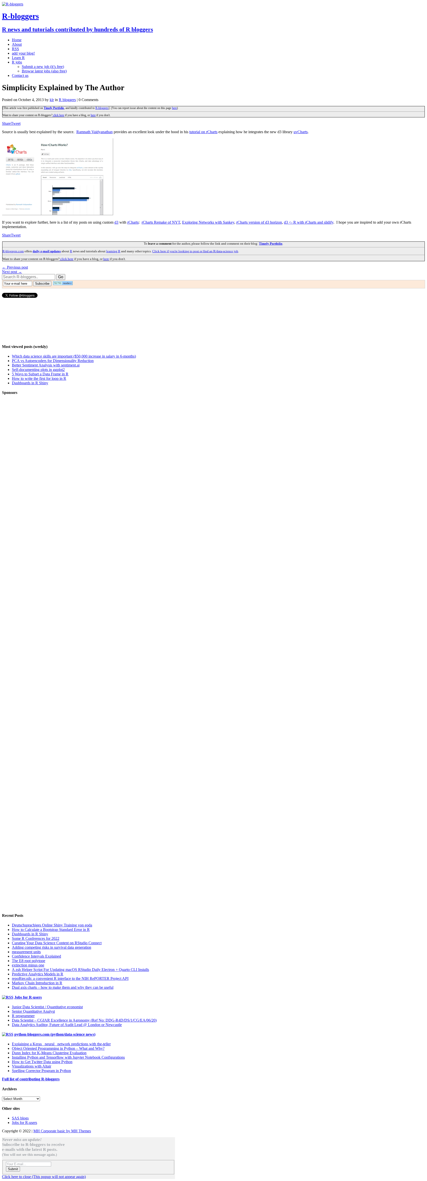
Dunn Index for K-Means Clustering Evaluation (49, 1053)
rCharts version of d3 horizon (259, 222)
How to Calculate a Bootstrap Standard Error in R (51, 929)
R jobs (17, 62)
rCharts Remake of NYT (161, 222)
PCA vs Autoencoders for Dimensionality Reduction (53, 361)
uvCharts (301, 132)
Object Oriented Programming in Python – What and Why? (58, 1048)
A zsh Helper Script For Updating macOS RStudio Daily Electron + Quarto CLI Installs (80, 969)
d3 (116, 222)
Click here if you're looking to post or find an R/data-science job (195, 251)
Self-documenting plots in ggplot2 (38, 369)
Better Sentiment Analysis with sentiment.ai (46, 365)
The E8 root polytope (28, 961)
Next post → (12, 272)
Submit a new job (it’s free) (43, 66)
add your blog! (23, 53)
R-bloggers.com (13, 251)
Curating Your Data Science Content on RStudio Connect (57, 943)
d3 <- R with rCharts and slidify (308, 222)
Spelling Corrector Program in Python (41, 1071)
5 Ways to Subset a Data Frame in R (40, 374)
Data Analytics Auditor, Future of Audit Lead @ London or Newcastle (67, 1025)
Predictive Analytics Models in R (37, 974)
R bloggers (67, 100)
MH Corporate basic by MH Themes (62, 1131)
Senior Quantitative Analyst (33, 1011)
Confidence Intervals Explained (36, 956)
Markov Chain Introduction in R (37, 983)
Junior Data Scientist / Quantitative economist (47, 1007)
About (17, 44)
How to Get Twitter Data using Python (42, 1062)
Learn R (18, 58)
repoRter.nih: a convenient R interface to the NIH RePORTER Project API (70, 978)
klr (52, 100)
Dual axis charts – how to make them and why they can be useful (62, 987)
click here (58, 115)
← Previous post (15, 267)
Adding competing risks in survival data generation (51, 947)
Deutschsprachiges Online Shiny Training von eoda (52, 925)
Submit (13, 1169)
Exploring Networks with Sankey (208, 222)
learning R (113, 251)
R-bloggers (101, 108)
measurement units (26, 952)
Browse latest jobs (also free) (44, 71)
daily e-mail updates (47, 251)
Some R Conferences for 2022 (35, 938)
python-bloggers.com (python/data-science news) (54, 1034)
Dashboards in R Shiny (30, 383)
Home (16, 40)
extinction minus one (28, 965)
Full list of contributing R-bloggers (31, 1079)
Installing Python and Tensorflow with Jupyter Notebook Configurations (68, 1057)
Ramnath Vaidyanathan (94, 132)
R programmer (23, 1016)
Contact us (20, 75)
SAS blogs (20, 1118)
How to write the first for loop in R (39, 378)
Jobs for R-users (28, 997)
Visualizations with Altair (31, 1066)
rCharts (133, 222)
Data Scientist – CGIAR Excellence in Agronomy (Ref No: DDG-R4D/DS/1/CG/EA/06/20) (84, 1020)
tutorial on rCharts (203, 132)
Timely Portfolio (54, 108)
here (174, 108)
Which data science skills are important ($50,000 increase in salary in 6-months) (74, 356)
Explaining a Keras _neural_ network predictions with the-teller (61, 1044)
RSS (15, 49)
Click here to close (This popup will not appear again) (44, 1177)
